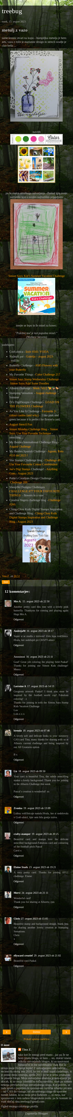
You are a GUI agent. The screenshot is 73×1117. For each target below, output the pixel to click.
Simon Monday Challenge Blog (28, 429)
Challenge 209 (18, 482)
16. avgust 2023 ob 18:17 (40, 630)
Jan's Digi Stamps (19, 469)
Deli (6, 582)
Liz (15, 771)
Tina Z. (26, 1049)
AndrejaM (19, 630)
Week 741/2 (46, 388)
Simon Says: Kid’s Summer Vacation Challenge (36, 275)
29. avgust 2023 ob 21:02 (47, 955)
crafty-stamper (22, 833)
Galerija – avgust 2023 (39, 356)
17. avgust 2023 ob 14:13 (40, 686)
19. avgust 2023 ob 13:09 (36, 808)
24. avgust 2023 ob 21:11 (35, 892)
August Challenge (20, 446)
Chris (17, 918)
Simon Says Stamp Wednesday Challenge (34, 379)
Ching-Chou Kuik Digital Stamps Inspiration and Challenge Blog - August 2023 (33, 517)
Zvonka (18, 808)
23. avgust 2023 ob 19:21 (42, 867)
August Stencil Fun (20, 424)
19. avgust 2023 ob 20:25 (45, 833)
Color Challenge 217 (47, 374)
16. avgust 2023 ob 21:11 (39, 656)
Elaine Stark (21, 867)
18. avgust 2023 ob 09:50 (31, 771)
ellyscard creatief (23, 955)
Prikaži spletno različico (36, 1039)
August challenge (46, 393)
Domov (36, 1032)
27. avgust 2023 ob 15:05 (34, 918)
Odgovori (19, 619)
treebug (12, 10)
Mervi (17, 892)
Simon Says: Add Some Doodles (29, 383)
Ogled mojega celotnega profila (19, 1106)
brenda (18, 730)
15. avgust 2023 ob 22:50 (35, 601)
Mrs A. (17, 601)
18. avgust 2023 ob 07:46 (36, 730)
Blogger (43, 1113)
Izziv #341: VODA (37, 351)
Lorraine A (20, 686)
